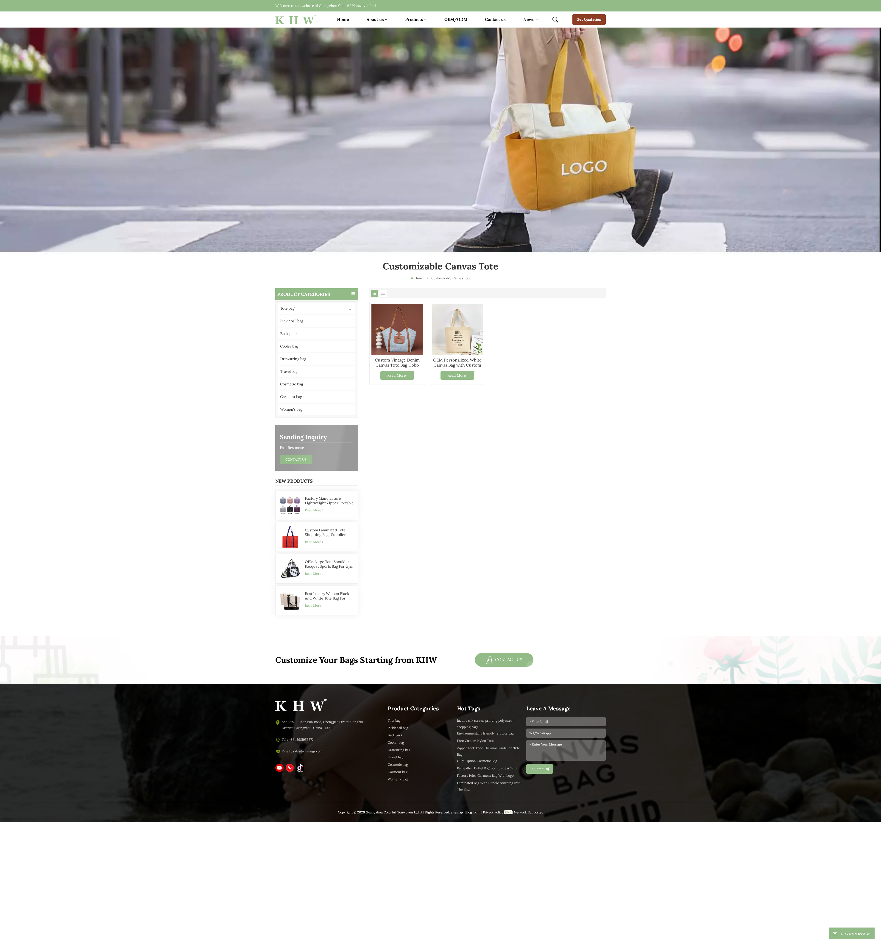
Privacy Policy (493, 812)
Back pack (289, 333)
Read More (313, 510)
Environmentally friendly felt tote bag (485, 733)
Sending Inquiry (303, 437)
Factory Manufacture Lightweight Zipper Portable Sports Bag (329, 500)
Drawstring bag (293, 359)
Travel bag (289, 371)
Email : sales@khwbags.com (302, 751)
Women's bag (291, 409)
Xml (477, 812)
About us (375, 19)
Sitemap (457, 812)
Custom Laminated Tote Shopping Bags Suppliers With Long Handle (326, 532)
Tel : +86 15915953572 (298, 740)
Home (343, 19)
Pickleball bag (291, 321)
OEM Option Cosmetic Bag (477, 761)
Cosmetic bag (291, 384)
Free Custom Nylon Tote (475, 741)
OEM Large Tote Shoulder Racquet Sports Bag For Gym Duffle (329, 564)
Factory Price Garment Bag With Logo (485, 776)
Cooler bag (289, 346)
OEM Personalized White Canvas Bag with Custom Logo (457, 363)
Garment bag (291, 397)
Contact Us (296, 460)
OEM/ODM (455, 19)
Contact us (495, 19)
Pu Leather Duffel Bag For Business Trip (486, 768)
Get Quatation (589, 19)
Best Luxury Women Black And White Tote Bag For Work (327, 596)
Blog (468, 812)
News (528, 19)
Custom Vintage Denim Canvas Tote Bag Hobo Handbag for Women (397, 363)
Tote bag (287, 308)
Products (414, 19)
